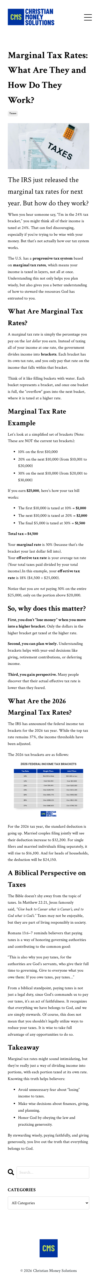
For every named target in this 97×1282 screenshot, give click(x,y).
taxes (12, 113)
